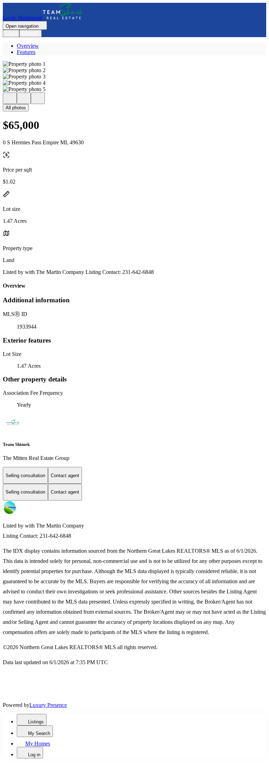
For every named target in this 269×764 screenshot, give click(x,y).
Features (26, 52)
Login (11, 33)
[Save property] (24, 98)
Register (30, 33)
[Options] (10, 98)
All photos (16, 107)
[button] (134, 64)
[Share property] (38, 98)
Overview (28, 46)
